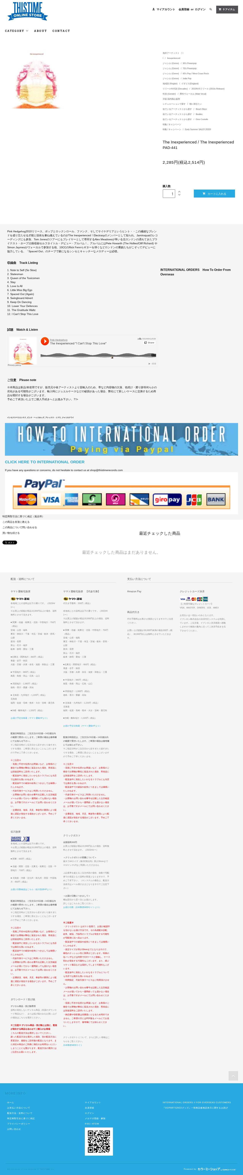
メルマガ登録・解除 (95, 1118)
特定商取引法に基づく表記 (21, 1118)
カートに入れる (217, 193)
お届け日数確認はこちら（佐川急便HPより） (32, 889)
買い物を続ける (11, 533)
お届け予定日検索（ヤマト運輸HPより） (30, 718)
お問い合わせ (14, 1129)
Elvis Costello (202, 119)
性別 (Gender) (170, 94)
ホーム (10, 1102)
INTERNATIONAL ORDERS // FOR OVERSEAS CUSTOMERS (197, 1102)
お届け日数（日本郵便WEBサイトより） (82, 907)
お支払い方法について (18, 1108)
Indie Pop (187, 78)
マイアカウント (166, 9)
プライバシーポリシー (18, 1124)
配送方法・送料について (19, 1113)
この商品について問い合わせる (19, 527)
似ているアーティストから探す (178, 109)
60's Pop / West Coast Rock (196, 73)
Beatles (199, 114)
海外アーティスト (171, 53)
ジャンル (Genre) (171, 63)
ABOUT (40, 31)
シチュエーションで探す (174, 104)
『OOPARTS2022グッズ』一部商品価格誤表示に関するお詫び (195, 1108)
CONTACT (61, 31)
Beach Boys (201, 109)
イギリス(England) (190, 83)
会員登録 (184, 9)
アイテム (229, 9)
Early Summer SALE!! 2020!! (198, 129)
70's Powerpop (189, 68)
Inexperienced (173, 58)
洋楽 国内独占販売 (171, 99)
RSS (87, 1124)
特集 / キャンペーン (172, 124)
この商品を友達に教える (16, 522)
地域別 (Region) (170, 83)
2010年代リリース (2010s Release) (208, 89)
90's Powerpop (189, 63)
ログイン (200, 9)
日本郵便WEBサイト (72, 1045)
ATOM (95, 1124)
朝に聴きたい (195, 104)
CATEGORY (15, 31)
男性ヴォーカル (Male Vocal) (193, 94)
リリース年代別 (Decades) (175, 89)
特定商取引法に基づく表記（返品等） (23, 516)
